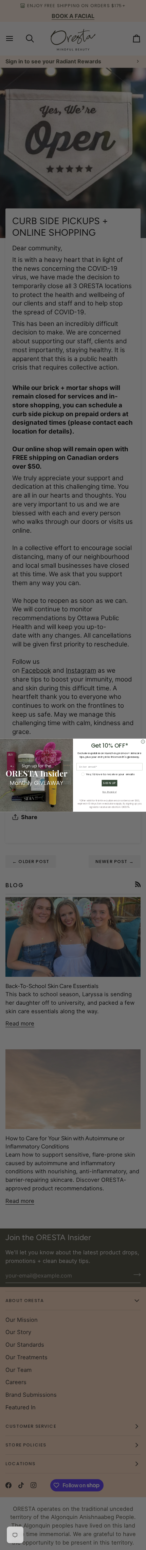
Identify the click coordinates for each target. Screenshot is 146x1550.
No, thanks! (110, 792)
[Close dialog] (143, 741)
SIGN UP (109, 783)
